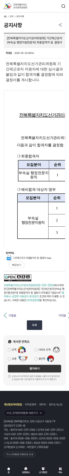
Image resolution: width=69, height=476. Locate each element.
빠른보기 (16, 264)
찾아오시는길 (55, 404)
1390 (40, 447)
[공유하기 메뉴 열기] (60, 25)
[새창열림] (17, 277)
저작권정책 (30, 404)
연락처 (42, 404)
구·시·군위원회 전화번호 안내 (19, 454)
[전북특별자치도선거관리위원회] (22, 6)
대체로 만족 (44, 349)
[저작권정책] (33, 300)
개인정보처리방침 (13, 404)
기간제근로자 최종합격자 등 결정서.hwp (32, 257)
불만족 (42, 358)
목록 (34, 325)
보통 (14, 358)
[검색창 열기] (63, 6)
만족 (14, 349)
